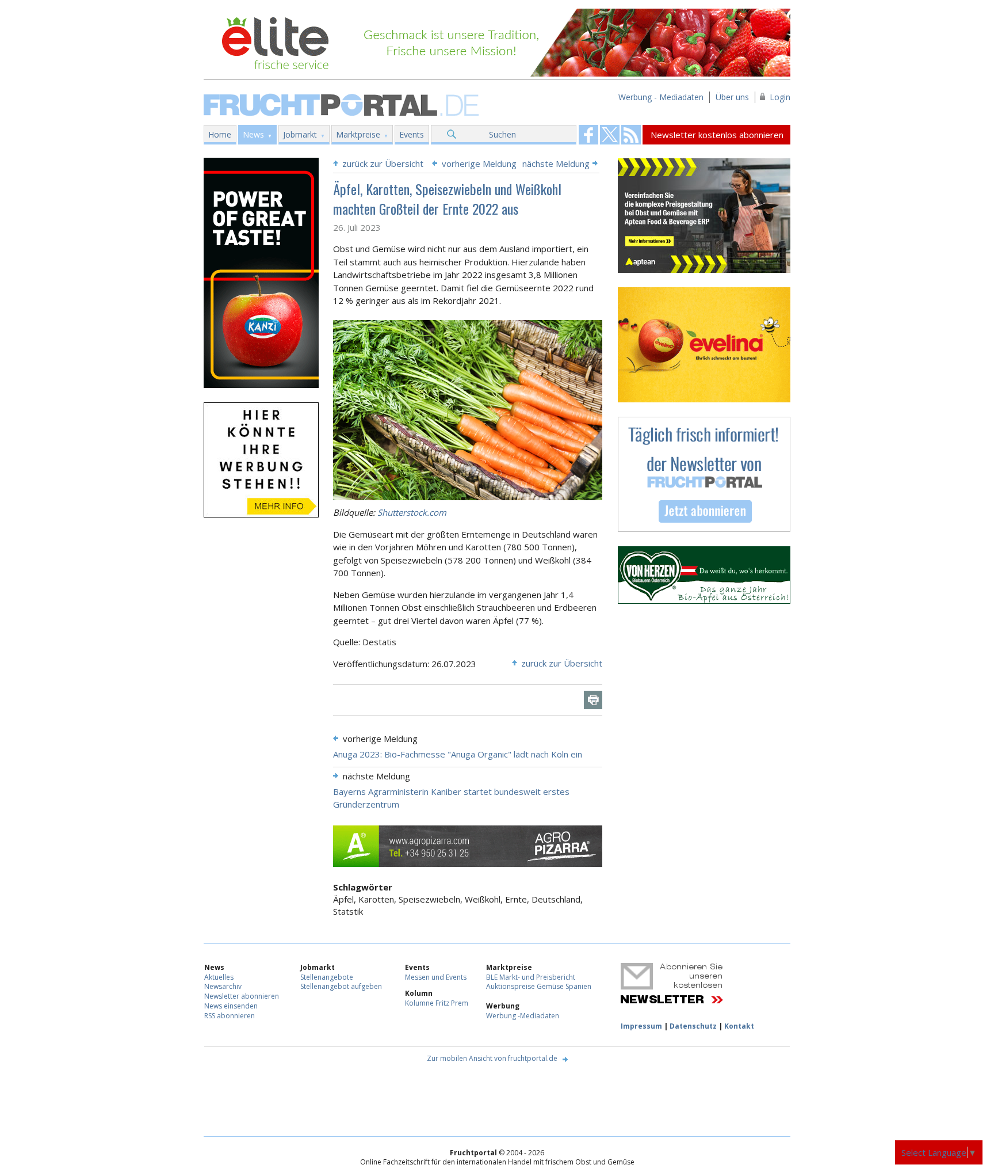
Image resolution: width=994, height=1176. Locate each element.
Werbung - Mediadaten (661, 97)
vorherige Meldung (479, 163)
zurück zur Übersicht (382, 163)
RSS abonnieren (229, 1016)
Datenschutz (693, 1026)
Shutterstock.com (411, 512)
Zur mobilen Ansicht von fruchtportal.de (492, 1058)
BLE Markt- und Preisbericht (530, 977)
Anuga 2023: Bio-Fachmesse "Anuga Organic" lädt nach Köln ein (457, 754)
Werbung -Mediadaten (522, 1016)
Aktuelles (219, 977)
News (253, 134)
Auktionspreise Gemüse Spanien (538, 986)
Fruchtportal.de (343, 104)
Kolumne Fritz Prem (436, 1003)
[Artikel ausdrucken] (593, 700)
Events (411, 134)
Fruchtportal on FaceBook (588, 134)
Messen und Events (436, 977)
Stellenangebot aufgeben (341, 986)
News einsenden (231, 1006)
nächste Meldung (556, 163)
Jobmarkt (300, 134)
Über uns (732, 97)
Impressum (641, 1026)
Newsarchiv (223, 986)
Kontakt (739, 1026)
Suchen (502, 134)
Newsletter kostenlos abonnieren (717, 134)
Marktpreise (358, 134)
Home (219, 134)
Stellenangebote (326, 977)
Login (780, 97)
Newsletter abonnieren (241, 996)
